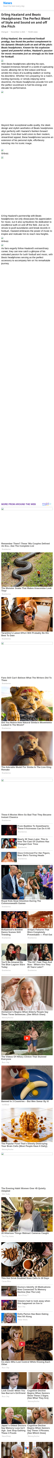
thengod (4, 32)
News (7, 2)
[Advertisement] (27, 108)
